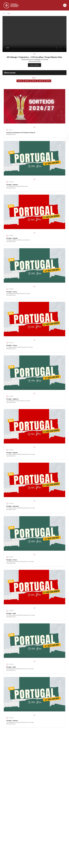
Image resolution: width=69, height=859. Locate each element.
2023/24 (34, 81)
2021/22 (48, 81)
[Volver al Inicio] (11, 5)
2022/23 (41, 81)
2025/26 (20, 81)
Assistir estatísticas (34, 65)
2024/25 (27, 81)
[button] (64, 5)
